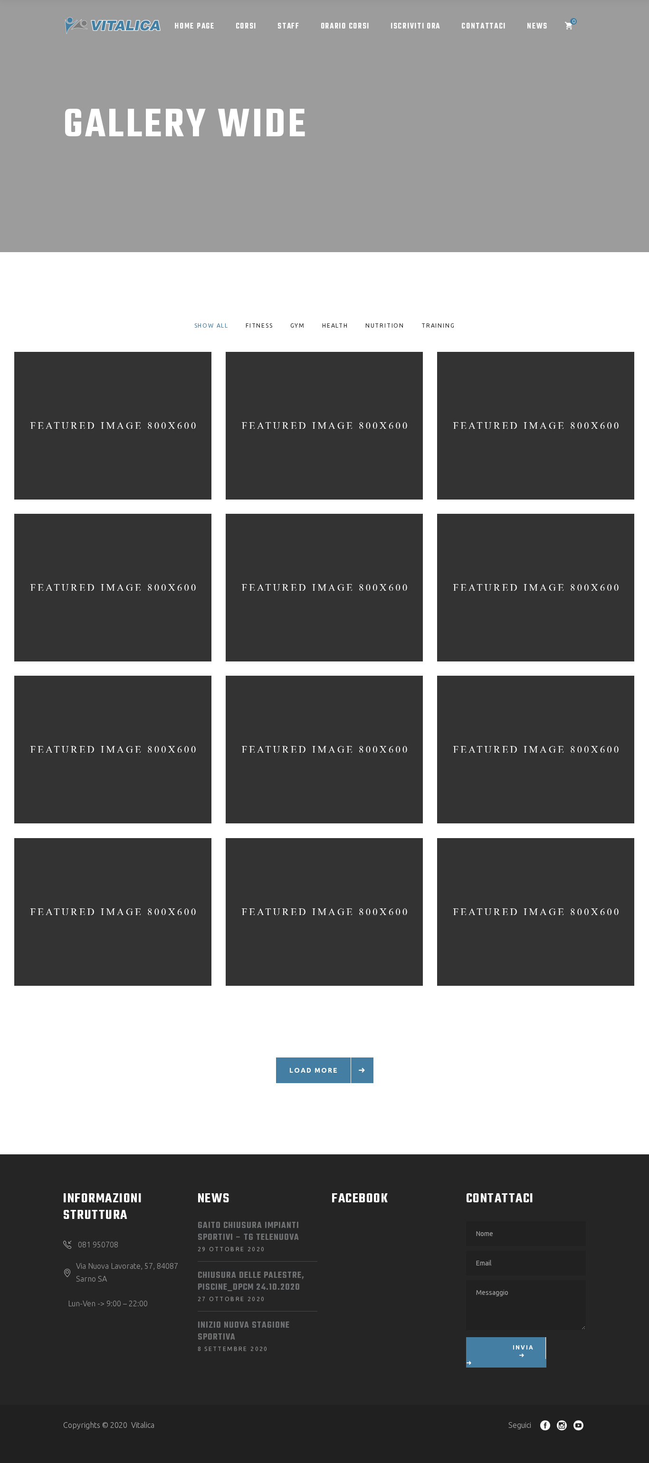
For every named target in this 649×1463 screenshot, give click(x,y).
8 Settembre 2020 (233, 1349)
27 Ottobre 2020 (232, 1299)
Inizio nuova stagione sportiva (244, 1331)
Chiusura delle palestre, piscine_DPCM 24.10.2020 (251, 1281)
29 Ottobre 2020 (232, 1249)
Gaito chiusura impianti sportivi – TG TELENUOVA (248, 1232)
